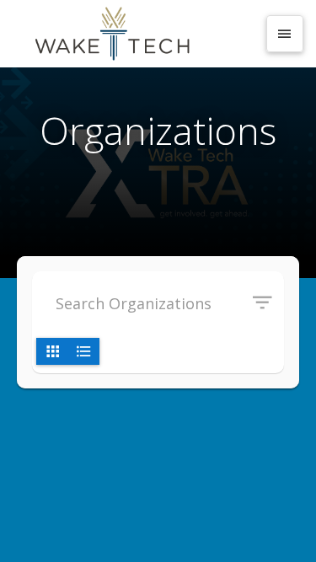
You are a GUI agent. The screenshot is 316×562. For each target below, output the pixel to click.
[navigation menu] (284, 33)
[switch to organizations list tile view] (52, 351)
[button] (268, 303)
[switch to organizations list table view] (83, 351)
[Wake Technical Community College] (134, 33)
